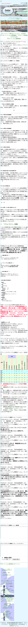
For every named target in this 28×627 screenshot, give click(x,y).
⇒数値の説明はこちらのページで (13, 408)
